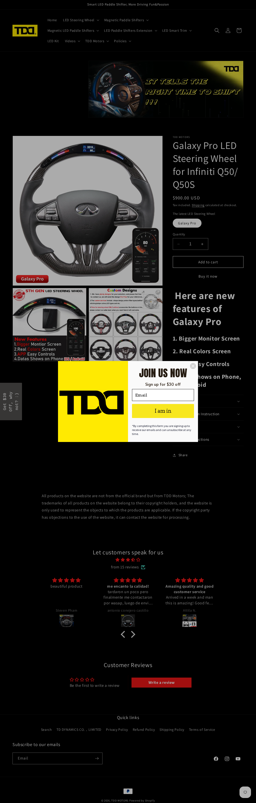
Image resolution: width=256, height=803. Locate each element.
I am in (163, 411)
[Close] (193, 366)
